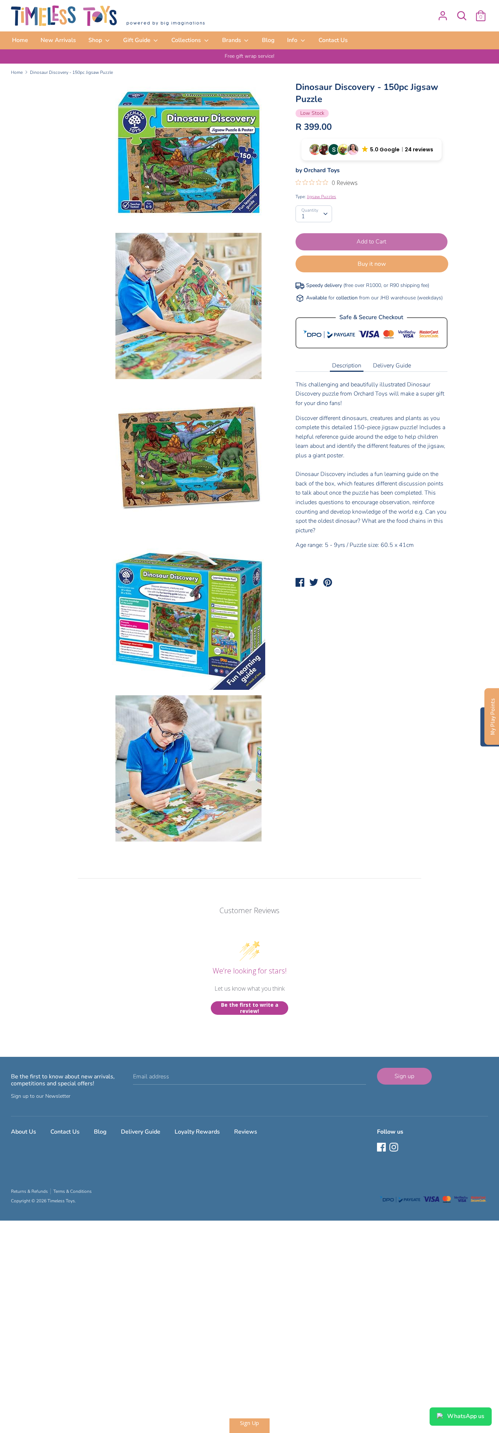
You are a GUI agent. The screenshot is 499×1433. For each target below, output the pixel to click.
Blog (268, 40)
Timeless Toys (61, 1201)
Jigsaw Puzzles (321, 197)
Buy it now (372, 264)
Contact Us (333, 40)
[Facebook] (382, 1147)
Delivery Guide (392, 366)
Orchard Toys (322, 170)
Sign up (404, 1076)
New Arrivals (58, 40)
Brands (232, 40)
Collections (186, 40)
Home (20, 40)
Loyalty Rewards (197, 1132)
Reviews (245, 1132)
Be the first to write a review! (249, 1008)
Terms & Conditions (72, 1191)
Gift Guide (137, 40)
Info (293, 40)
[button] (371, 149)
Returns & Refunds (29, 1191)
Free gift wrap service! (249, 56)
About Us (23, 1132)
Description (346, 366)
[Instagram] (394, 1147)
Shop (95, 40)
